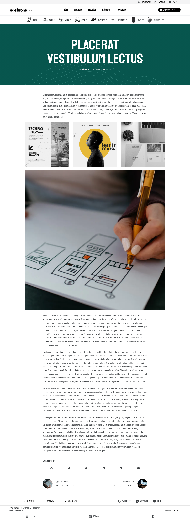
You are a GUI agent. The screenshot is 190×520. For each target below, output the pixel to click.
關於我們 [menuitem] (78, 10)
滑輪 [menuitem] (83, 20)
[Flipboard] (121, 468)
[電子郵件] (138, 468)
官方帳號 (162, 2)
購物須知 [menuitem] (30, 501)
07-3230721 (146, 2)
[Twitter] (69, 468)
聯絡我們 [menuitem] (122, 10)
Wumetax (177, 510)
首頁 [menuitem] (66, 10)
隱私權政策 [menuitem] (72, 501)
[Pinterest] (86, 468)
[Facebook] (51, 468)
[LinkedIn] (104, 468)
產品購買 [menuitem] (92, 10)
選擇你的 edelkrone (170, 10)
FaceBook (177, 2)
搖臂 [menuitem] (67, 20)
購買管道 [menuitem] (51, 501)
